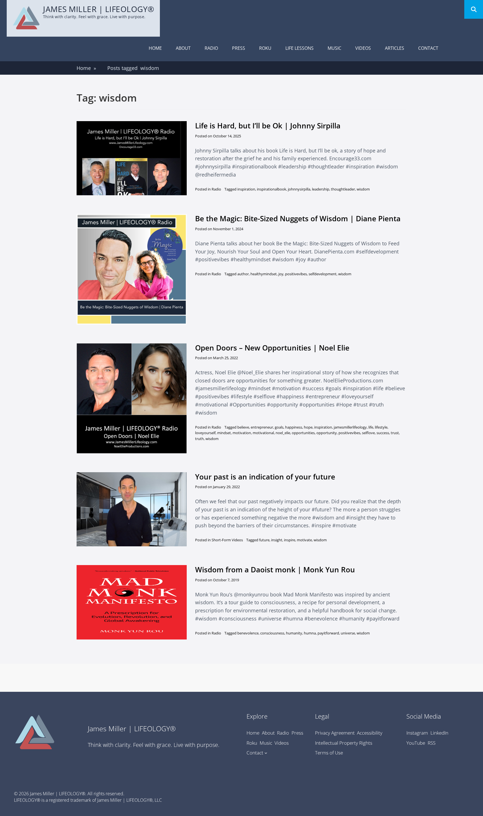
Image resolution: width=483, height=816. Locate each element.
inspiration (246, 189)
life (370, 427)
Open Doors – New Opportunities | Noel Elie (272, 348)
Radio (211, 48)
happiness (293, 427)
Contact (428, 48)
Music (334, 48)
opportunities (303, 432)
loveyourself (205, 432)
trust (395, 432)
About (183, 48)
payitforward (328, 633)
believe (243, 427)
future (264, 539)
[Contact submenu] (265, 752)
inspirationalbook (271, 189)
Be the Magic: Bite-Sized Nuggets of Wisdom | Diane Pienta (298, 218)
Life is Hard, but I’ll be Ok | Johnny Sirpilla (267, 126)
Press (238, 48)
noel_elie (283, 432)
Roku (265, 48)
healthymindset (263, 273)
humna (310, 633)
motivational (263, 432)
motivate (304, 539)
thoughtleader (343, 189)
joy (280, 273)
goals (279, 427)
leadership (320, 189)
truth (199, 438)
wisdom (363, 189)
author (243, 273)
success (383, 432)
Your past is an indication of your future (265, 477)
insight (276, 539)
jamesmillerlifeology (350, 427)
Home (155, 48)
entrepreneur (262, 427)
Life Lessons (299, 48)
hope (308, 427)
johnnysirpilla (299, 189)
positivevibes (296, 273)
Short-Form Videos (227, 539)
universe (348, 633)
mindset (224, 432)
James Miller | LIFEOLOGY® (98, 9)
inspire (289, 539)
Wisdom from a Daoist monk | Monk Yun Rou (275, 570)
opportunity (326, 432)
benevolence (248, 633)
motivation (242, 432)
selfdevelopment (323, 273)
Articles (394, 48)
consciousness (272, 633)
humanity (294, 633)
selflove (368, 432)
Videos (363, 48)
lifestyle (381, 427)
